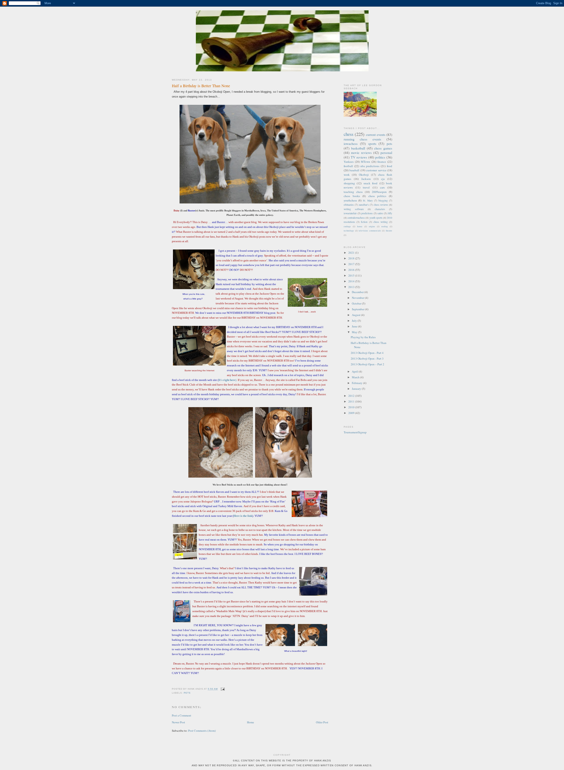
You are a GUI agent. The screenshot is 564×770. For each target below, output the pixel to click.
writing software (354, 209)
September (358, 309)
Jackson (366, 179)
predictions (367, 213)
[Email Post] (222, 689)
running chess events (362, 139)
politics (380, 157)
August (356, 315)
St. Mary (368, 200)
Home (250, 722)
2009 (351, 413)
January (357, 389)
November (358, 298)
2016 (351, 270)
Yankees (349, 162)
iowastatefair (350, 213)
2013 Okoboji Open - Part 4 (367, 353)
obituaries (349, 204)
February (357, 383)
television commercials (370, 230)
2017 (351, 264)
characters (380, 209)
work (347, 175)
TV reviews (359, 157)
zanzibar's (364, 204)
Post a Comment (181, 715)
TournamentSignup (355, 432)
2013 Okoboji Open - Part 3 (367, 358)
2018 (351, 258)
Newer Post (178, 722)
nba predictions (370, 166)
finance (381, 162)
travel (366, 187)
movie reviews (361, 152)
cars (382, 187)
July (355, 321)
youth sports (375, 217)
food (389, 166)
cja (383, 179)
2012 (351, 396)
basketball (358, 148)
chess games (383, 148)
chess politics (377, 196)
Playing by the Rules (363, 337)
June (355, 326)
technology (349, 230)
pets (187, 693)
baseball (354, 170)
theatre (389, 230)
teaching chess (353, 192)
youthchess (350, 200)
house (359, 226)
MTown (365, 162)
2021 (351, 253)
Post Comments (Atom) (202, 731)
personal (386, 152)
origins (372, 226)
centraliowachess (356, 217)
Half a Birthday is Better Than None (201, 85)
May (355, 332)
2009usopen (379, 192)
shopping (349, 183)
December (358, 292)
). (228, 380)
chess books (352, 196)
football (348, 166)
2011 (351, 401)
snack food (370, 183)
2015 (351, 275)
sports (372, 143)
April (355, 371)
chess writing (380, 221)
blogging (383, 200)
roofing (384, 226)
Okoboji (364, 175)
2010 (351, 407)
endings (347, 226)
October (357, 303)
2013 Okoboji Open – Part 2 (367, 364)
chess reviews (381, 204)
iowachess (351, 143)
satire (380, 213)
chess (348, 134)
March (356, 377)
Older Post (322, 722)
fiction (364, 221)
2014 (351, 281)
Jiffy (390, 213)
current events (375, 134)
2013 (351, 287)
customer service (376, 170)
